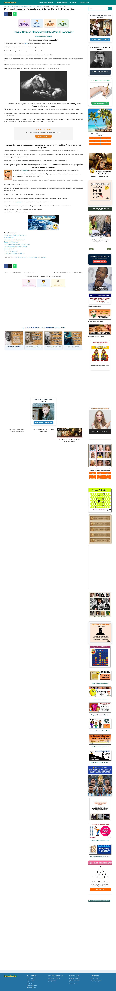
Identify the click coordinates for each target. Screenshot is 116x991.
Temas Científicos (52, 980)
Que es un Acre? (9, 249)
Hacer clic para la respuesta (43, 422)
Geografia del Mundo (74, 978)
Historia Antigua (30, 980)
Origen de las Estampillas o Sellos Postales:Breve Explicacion (20, 272)
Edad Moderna (30, 983)
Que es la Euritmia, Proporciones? (14, 240)
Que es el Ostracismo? (11, 251)
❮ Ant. (91, 249)
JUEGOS (94, 144)
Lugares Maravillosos (74, 980)
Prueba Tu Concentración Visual (100, 840)
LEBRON (100, 475)
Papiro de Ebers (9, 237)
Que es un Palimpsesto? (11, 242)
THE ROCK (93, 475)
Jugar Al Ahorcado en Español (100, 683)
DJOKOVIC (107, 478)
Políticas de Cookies (95, 982)
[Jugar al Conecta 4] (100, 656)
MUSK (100, 473)
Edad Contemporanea (32, 985)
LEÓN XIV (107, 475)
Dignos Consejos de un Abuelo (95, 321)
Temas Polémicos (52, 982)
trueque (26, 43)
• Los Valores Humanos (62, 2)
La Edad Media (30, 982)
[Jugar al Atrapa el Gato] (100, 500)
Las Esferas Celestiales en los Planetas (15, 246)
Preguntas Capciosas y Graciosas (100, 715)
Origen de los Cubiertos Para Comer (15, 235)
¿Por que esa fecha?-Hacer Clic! (100, 72)
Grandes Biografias (31, 987)
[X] (10, 14)
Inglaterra (18, 202)
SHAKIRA (100, 478)
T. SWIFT (107, 473)
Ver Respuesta (99, 261)
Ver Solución (100, 889)
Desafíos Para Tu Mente (100, 699)
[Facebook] (6, 14)
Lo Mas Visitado (94, 978)
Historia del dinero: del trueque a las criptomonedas (30, 257)
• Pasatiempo (73, 2)
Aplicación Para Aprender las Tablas (100, 856)
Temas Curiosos (73, 982)
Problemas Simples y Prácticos (100, 746)
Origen (37, 36)
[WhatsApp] (14, 14)
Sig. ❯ (109, 249)
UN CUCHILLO (105, 144)
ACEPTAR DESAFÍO (43, 136)
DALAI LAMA (92, 478)
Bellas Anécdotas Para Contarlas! (96, 336)
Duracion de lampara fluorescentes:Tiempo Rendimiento (68, 272)
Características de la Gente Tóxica (100, 730)
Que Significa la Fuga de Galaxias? (14, 253)
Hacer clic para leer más (100, 103)
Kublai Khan (25, 170)
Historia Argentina (31, 978)
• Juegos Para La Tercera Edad (46, 2)
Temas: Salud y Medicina (54, 978)
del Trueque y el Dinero (45, 36)
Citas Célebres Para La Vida (94, 306)
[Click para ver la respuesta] (106, 196)
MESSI (93, 473)
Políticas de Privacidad (96, 980)
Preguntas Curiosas (74, 983)
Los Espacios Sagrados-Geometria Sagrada (17, 244)
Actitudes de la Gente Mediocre (100, 762)
